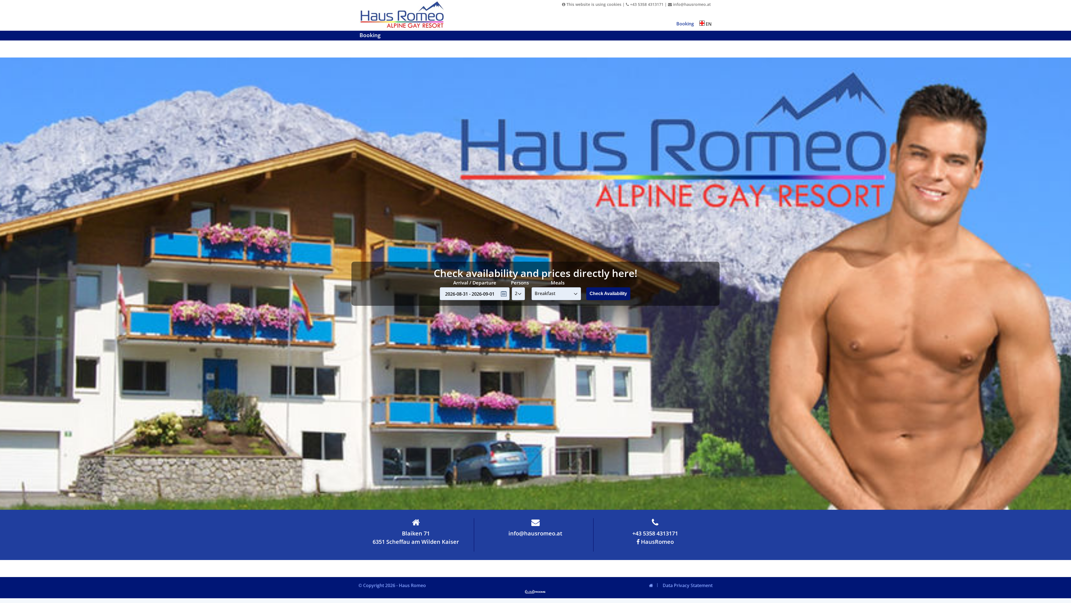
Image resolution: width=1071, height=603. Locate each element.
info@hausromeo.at (691, 4)
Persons (520, 282)
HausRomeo (657, 541)
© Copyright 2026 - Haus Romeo (392, 585)
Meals (558, 282)
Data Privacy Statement (688, 585)
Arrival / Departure (474, 282)
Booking (685, 24)
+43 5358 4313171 (646, 4)
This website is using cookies (593, 4)
